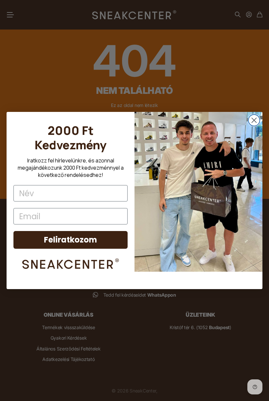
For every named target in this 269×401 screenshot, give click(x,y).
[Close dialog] (254, 120)
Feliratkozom (70, 239)
